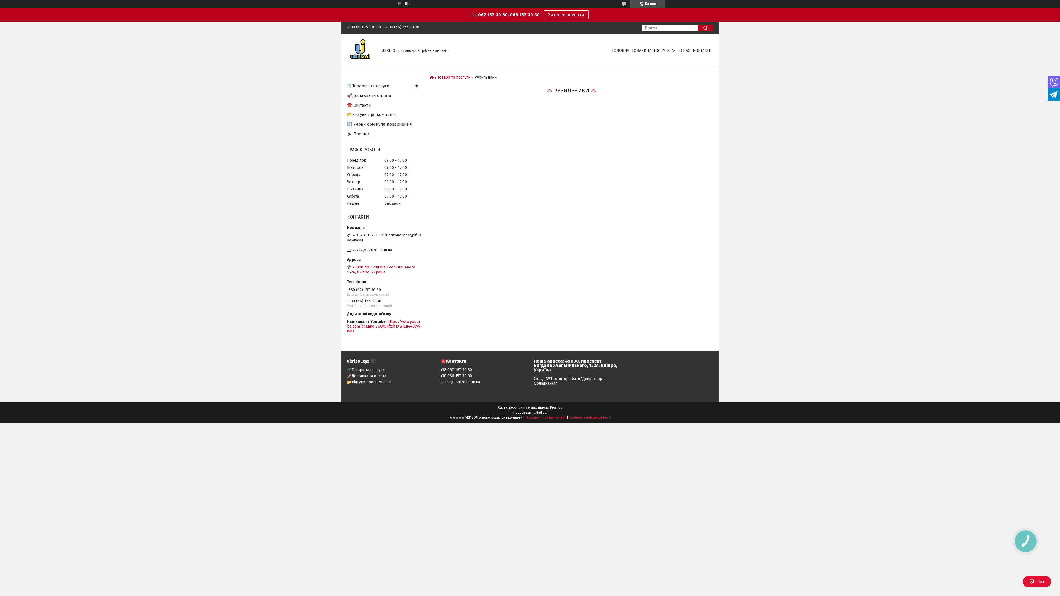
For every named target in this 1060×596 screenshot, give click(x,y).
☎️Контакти (359, 105)
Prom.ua (556, 407)
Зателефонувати (566, 14)
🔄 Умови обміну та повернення (379, 124)
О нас (684, 50)
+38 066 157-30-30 (456, 376)
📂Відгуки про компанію (372, 114)
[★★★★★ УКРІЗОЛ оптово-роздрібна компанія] (361, 50)
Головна (620, 50)
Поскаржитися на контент (546, 417)
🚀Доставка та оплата (369, 95)
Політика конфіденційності (590, 417)
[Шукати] (705, 28)
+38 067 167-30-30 (456, 370)
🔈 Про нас (358, 133)
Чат (1041, 581)
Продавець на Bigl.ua (530, 412)
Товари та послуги (651, 50)
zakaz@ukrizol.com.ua (372, 250)
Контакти (702, 50)
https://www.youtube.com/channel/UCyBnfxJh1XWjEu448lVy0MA (383, 326)
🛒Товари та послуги (368, 85)
